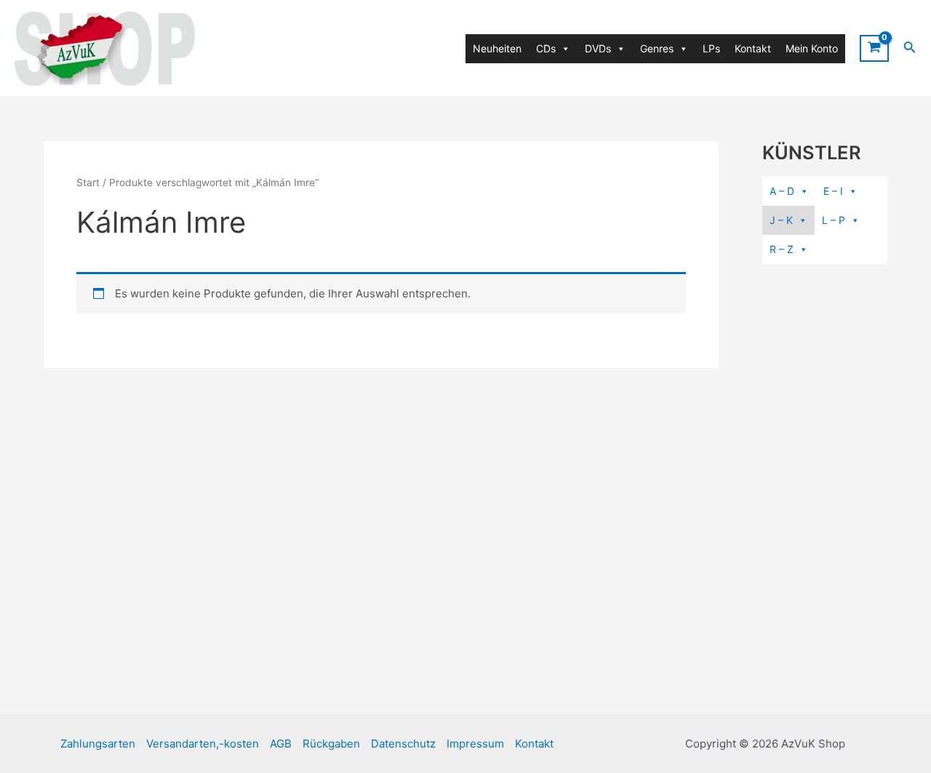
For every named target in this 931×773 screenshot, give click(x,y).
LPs (711, 48)
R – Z (782, 249)
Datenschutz (403, 743)
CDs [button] (546, 48)
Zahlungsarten (97, 743)
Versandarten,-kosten (202, 743)
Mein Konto (812, 48)
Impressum (475, 743)
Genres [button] (657, 48)
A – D (782, 191)
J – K (781, 220)
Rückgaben (331, 743)
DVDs (598, 48)
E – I (833, 191)
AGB (281, 743)
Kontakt (753, 48)
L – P (833, 220)
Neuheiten (497, 48)
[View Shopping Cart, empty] (874, 48)
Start (88, 182)
